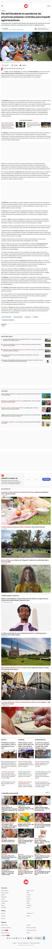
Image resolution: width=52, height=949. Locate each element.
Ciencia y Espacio (5, 892)
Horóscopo (29, 899)
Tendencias (3, 907)
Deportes (3, 894)
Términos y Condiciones (23, 943)
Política (3, 740)
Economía (21, 740)
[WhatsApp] (21, 938)
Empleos (28, 932)
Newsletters (5, 935)
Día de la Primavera (6, 317)
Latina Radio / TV (30, 913)
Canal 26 (6, 28)
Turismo (28, 907)
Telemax (28, 915)
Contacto (28, 925)
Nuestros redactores (5, 932)
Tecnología (29, 905)
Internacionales (40, 740)
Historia (2, 899)
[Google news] (25, 938)
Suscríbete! (46, 479)
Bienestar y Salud (30, 890)
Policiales (3, 903)
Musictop (3, 918)
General (3, 10)
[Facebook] (7, 938)
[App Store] (30, 938)
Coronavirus (28, 317)
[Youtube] (14, 938)
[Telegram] (23, 938)
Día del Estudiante (18, 317)
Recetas (3, 905)
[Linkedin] (16, 938)
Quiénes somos (4, 925)
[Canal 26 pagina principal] (26, 7)
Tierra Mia (3, 915)
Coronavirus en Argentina (8, 320)
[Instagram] (9, 938)
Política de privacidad (31, 927)
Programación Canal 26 (31, 930)
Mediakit (4, 930)
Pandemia (35, 317)
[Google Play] (38, 938)
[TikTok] (18, 938)
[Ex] (12, 938)
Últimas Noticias (4, 890)
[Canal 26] (26, 882)
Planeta (28, 901)
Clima (28, 892)
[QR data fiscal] (44, 939)
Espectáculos (4, 896)
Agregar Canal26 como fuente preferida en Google (43, 29)
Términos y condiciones (6, 927)
